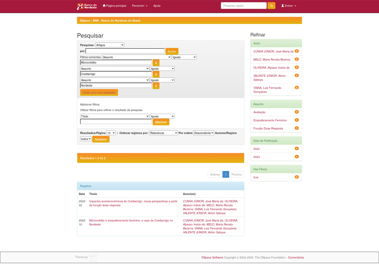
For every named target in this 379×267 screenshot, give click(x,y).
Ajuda (156, 6)
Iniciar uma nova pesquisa (99, 92)
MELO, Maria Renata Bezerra (271, 59)
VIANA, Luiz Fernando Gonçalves (215, 209)
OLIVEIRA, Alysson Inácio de (271, 67)
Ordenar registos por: (133, 133)
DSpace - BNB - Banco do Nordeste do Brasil (110, 20)
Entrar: (289, 6)
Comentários (296, 257)
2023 (256, 157)
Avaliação (259, 112)
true (255, 177)
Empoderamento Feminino (270, 120)
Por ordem (185, 133)
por (82, 51)
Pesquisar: (87, 45)
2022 (256, 149)
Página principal (115, 6)
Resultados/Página (93, 133)
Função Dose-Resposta (268, 128)
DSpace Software (212, 257)
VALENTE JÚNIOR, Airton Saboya (204, 213)
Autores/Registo (226, 133)
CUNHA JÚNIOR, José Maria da (203, 201)
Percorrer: (138, 6)
